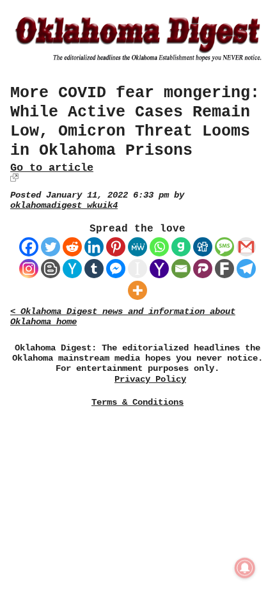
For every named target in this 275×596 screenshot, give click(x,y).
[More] (137, 290)
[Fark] (224, 268)
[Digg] (202, 246)
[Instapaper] (137, 268)
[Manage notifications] (245, 568)
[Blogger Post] (50, 268)
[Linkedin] (94, 246)
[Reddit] (72, 246)
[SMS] (224, 246)
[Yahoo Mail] (159, 268)
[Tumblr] (94, 268)
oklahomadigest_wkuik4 (64, 205)
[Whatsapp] (159, 246)
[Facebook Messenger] (115, 268)
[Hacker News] (72, 268)
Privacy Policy (150, 379)
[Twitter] (50, 246)
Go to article (51, 168)
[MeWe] (137, 246)
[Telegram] (246, 268)
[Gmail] (246, 246)
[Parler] (202, 268)
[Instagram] (28, 268)
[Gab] (181, 246)
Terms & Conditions (137, 402)
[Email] (181, 268)
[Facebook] (28, 246)
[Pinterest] (115, 246)
